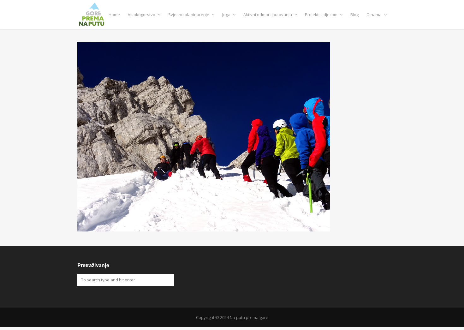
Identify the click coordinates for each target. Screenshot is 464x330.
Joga (226, 14)
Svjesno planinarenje (189, 14)
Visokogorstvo (142, 14)
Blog (354, 14)
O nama (374, 14)
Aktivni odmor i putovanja (268, 14)
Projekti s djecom (321, 14)
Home (114, 14)
